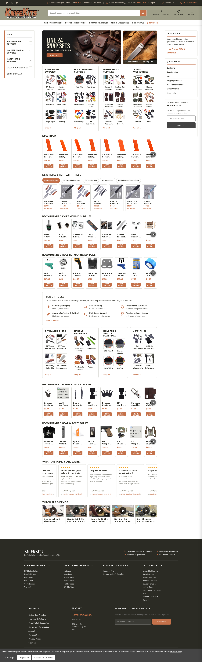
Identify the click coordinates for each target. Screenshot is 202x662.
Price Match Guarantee (175, 85)
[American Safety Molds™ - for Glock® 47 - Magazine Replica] (63, 145)
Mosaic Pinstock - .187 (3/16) (60, 494)
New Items (171, 68)
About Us (32, 631)
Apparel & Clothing (150, 571)
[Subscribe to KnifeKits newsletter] (17, 2)
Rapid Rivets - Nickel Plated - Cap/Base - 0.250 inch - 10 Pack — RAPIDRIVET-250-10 (63, 274)
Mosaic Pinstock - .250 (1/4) (88, 494)
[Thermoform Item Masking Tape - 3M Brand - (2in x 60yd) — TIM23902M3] (150, 264)
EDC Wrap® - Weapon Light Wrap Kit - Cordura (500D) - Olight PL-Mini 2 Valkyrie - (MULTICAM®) (121, 443)
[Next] (153, 154)
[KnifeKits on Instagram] (12, 2)
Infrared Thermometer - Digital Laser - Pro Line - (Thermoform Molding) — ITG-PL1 (78, 274)
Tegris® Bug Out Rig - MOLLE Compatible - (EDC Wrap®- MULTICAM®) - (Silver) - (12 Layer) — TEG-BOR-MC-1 (150, 443)
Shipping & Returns (174, 80)
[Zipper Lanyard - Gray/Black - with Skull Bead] (78, 393)
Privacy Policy (172, 93)
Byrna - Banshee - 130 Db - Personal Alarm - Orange (77, 443)
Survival (146, 600)
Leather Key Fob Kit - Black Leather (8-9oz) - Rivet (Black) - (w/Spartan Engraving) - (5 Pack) (63, 404)
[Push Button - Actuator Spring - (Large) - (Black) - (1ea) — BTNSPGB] (136, 225)
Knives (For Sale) (149, 584)
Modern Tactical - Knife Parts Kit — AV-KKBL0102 (121, 236)
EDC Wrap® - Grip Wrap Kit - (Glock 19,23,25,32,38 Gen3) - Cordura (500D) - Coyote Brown (107, 443)
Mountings (139, 331)
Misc (144, 593)
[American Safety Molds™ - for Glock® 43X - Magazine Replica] (107, 145)
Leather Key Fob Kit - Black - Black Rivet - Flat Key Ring (48, 404)
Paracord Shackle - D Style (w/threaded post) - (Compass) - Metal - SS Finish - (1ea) (136, 404)
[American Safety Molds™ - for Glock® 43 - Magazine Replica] (121, 145)
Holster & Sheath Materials (109, 333)
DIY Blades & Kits (55, 331)
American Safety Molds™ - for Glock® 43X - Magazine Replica (107, 156)
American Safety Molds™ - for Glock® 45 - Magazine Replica (78, 156)
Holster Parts (69, 577)
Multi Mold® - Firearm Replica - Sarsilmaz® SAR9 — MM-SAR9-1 (48, 274)
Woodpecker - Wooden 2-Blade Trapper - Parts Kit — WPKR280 (150, 236)
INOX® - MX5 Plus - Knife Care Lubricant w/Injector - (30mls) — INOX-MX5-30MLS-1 (92, 443)
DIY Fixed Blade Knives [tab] (71, 180)
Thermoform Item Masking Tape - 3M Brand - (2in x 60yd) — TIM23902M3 (150, 274)
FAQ (168, 76)
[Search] (143, 13)
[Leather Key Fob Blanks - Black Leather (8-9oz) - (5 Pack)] (107, 393)
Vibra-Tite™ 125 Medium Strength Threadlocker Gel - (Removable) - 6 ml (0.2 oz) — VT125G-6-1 (136, 274)
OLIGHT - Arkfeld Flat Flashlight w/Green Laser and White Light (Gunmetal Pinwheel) (63, 443)
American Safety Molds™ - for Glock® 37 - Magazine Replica (150, 156)
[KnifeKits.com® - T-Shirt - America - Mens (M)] (49, 432)
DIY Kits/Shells (69, 587)
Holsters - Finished (150, 581)
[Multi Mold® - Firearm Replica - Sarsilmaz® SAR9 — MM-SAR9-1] (49, 264)
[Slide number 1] (81, 47)
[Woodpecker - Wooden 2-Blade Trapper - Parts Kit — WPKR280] (150, 225)
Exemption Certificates (38, 627)
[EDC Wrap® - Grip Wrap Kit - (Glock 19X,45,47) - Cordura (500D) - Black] (136, 432)
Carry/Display (29, 584)
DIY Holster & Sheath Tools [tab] (128, 180)
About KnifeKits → (53, 320)
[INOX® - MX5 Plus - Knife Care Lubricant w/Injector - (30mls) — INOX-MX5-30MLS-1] (92, 432)
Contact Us (33, 635)
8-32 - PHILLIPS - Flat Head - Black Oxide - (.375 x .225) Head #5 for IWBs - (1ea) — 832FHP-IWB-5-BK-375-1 (63, 236)
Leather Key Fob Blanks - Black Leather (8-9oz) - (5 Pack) (106, 404)
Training (27, 587)
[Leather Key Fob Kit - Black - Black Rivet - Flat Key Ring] (49, 393)
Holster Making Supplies (76, 23)
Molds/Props (69, 584)
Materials (67, 571)
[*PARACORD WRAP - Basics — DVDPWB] (107, 225)
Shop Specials (138, 23)
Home (9, 34)
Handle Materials (80, 332)
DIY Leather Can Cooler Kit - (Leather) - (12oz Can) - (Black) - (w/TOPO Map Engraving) (121, 404)
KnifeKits (34, 551)
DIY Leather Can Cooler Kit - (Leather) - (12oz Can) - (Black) (92, 404)
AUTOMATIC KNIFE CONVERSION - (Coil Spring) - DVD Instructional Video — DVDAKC (78, 236)
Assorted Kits (108, 571)
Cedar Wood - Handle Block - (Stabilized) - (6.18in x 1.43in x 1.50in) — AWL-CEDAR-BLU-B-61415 (92, 236)
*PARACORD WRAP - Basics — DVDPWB (107, 236)
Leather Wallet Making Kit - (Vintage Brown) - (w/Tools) (150, 404)
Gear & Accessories (120, 23)
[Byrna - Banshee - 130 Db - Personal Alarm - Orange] (78, 432)
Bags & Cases (148, 574)
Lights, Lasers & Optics (152, 590)
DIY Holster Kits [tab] (91, 180)
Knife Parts (28, 577)
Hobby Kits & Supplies (98, 23)
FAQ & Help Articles (37, 615)
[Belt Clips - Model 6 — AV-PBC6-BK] (92, 264)
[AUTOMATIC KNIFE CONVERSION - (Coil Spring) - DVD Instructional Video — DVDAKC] (78, 225)
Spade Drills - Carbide (145, 494)
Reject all (24, 657)
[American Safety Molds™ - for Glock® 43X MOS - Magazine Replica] (92, 145)
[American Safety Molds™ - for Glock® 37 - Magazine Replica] (150, 145)
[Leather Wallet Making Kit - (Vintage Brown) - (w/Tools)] (150, 393)
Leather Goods (148, 587)
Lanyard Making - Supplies (113, 574)
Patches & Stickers (150, 597)
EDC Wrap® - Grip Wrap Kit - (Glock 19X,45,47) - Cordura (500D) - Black (136, 443)
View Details (49, 166)
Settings (9, 657)
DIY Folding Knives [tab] (51, 180)
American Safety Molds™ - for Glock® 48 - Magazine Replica (48, 156)
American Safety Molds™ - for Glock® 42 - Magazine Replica (136, 156)
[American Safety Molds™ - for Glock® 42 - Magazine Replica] (136, 145)
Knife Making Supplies (53, 23)
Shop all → (49, 128)
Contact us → (172, 53)
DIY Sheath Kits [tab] (107, 180)
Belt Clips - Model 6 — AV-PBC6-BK (92, 274)
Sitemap (32, 643)
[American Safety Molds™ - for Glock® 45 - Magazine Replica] (78, 145)
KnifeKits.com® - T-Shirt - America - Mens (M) (48, 443)
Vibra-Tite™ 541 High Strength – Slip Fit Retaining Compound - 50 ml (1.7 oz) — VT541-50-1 (48, 236)
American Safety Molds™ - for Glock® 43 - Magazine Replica (121, 156)
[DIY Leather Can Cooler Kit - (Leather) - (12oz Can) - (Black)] (92, 393)
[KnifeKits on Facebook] (7, 2)
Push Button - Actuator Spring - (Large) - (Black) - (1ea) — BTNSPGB (136, 236)
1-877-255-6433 (176, 48)
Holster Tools (69, 581)
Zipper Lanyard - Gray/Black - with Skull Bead (78, 404)
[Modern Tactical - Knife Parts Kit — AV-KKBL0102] (121, 225)
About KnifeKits (173, 89)
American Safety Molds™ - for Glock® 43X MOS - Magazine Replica (92, 156)
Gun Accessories (149, 577)
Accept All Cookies (43, 657)
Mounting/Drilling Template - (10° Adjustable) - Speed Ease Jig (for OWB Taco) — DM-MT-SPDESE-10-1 (107, 274)
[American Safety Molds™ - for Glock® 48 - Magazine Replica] (49, 145)
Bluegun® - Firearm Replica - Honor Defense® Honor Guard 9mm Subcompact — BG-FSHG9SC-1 (121, 274)
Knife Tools (28, 581)
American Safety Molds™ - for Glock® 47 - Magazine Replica (63, 156)
